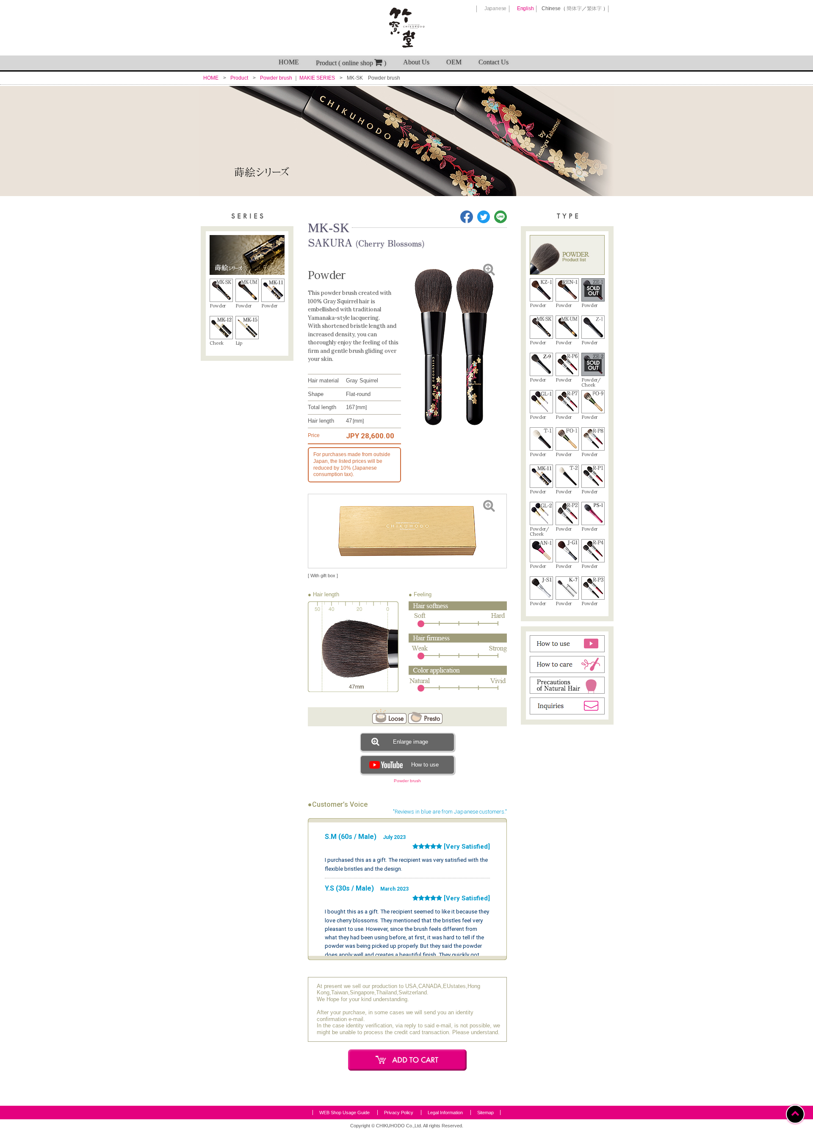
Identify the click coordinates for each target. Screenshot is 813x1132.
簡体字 (574, 8)
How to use (425, 764)
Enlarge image (410, 742)
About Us (416, 62)
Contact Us (493, 62)
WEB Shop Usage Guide (344, 1112)
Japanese (495, 8)
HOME (289, 62)
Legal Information (445, 1112)
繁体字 (594, 8)
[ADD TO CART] (407, 1060)
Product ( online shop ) (351, 62)
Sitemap (485, 1112)
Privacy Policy (398, 1112)
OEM (454, 62)
